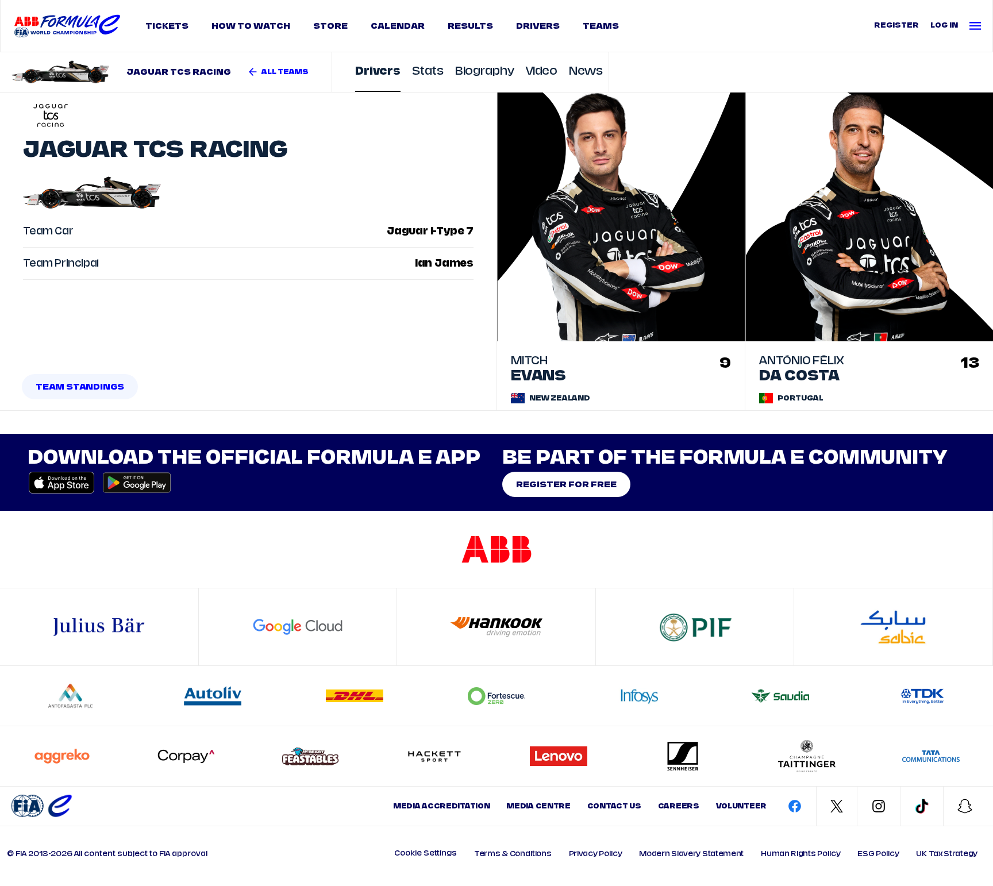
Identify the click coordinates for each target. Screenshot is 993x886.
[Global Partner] (98, 626)
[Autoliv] (212, 696)
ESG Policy (878, 854)
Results (470, 25)
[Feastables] (310, 756)
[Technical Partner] (496, 626)
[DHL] (354, 696)
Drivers (538, 25)
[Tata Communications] (930, 756)
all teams (285, 72)
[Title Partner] (496, 549)
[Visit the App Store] (61, 483)
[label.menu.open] (978, 25)
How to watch (250, 25)
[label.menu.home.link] (67, 25)
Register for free (566, 484)
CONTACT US (614, 806)
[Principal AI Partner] (297, 626)
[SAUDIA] (780, 696)
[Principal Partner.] (694, 626)
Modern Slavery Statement (691, 854)
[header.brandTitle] (41, 806)
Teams (601, 25)
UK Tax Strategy (946, 854)
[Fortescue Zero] (496, 696)
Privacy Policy (595, 854)
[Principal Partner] (893, 626)
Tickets (166, 25)
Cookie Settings (425, 853)
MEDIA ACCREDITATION (441, 806)
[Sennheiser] (682, 756)
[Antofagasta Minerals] (70, 696)
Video (542, 71)
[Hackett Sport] (434, 756)
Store (330, 25)
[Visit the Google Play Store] (133, 483)
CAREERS (678, 806)
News (586, 71)
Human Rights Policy (800, 854)
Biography (484, 71)
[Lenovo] (558, 756)
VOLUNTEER (741, 806)
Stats (428, 71)
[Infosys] (638, 696)
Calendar (398, 25)
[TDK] (922, 696)
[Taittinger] (806, 756)
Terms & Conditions (513, 854)
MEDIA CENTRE (538, 806)
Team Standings (80, 386)
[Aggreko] (62, 756)
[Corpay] (186, 756)
